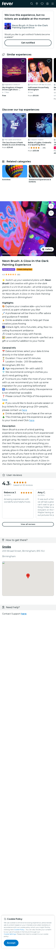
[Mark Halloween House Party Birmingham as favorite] (49, 61)
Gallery (48, 249)
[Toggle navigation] (52, 4)
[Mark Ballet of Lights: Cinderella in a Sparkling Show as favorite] (49, 116)
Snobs (6, 546)
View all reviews (28, 524)
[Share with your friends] (51, 206)
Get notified (28, 42)
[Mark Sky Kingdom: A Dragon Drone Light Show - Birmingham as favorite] (23, 61)
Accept (11, 943)
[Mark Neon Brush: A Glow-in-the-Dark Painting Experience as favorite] (51, 213)
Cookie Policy (19, 930)
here (4, 399)
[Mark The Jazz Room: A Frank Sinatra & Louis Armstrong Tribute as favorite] (23, 116)
